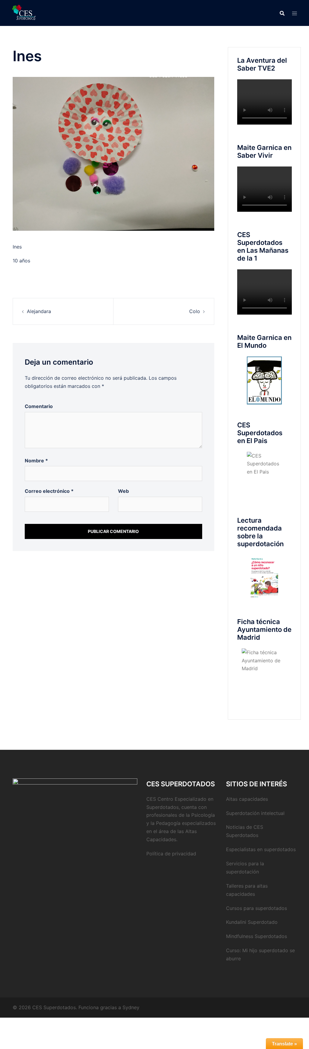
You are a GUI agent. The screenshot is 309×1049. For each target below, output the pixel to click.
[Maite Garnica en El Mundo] (264, 380)
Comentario (39, 406)
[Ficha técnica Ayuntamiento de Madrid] (264, 671)
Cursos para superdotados (256, 908)
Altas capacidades (247, 799)
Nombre (36, 461)
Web (123, 491)
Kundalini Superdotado (252, 922)
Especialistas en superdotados (261, 849)
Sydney (131, 1007)
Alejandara (39, 311)
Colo (194, 311)
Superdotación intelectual (255, 813)
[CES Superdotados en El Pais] (264, 476)
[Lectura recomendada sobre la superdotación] (264, 578)
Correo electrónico (49, 491)
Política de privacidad (171, 854)
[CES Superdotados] (24, 12)
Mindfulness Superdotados (256, 936)
